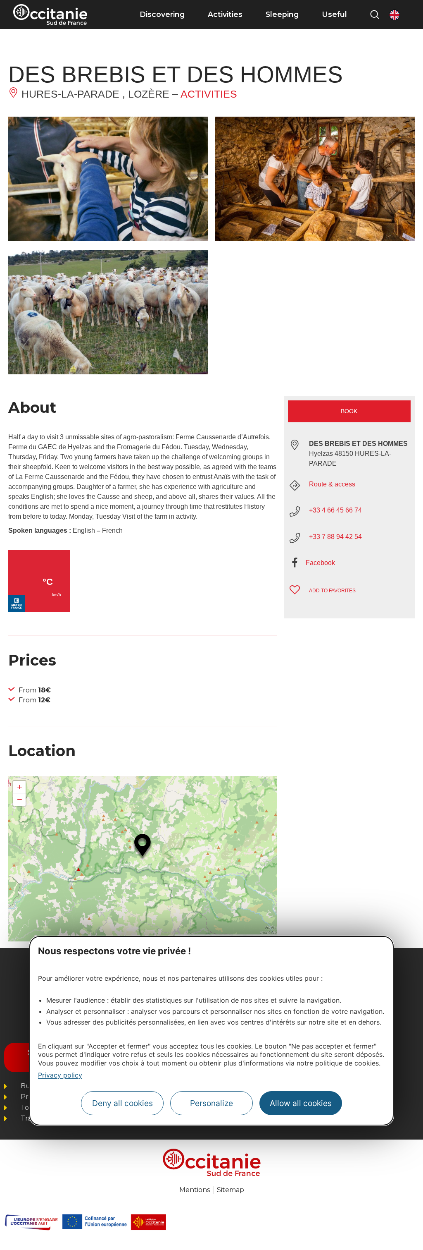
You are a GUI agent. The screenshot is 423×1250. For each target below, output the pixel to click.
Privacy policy (60, 1075)
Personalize (211, 1103)
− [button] (19, 799)
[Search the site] (374, 14)
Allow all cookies (301, 1103)
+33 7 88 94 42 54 (335, 536)
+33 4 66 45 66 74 (335, 510)
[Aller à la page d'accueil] (50, 14)
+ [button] (19, 787)
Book (349, 411)
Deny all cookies (122, 1103)
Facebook (320, 562)
